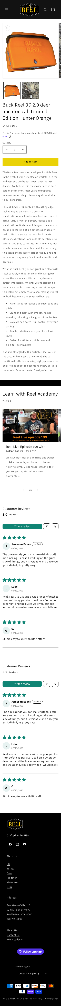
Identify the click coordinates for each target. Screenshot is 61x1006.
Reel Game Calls (17, 999)
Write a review (22, 526)
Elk (8, 864)
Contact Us (13, 934)
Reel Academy (15, 939)
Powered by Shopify (33, 999)
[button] (7, 9)
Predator (12, 877)
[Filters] (46, 526)
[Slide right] (38, 490)
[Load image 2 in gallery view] (30, 90)
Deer (9, 873)
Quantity (7, 142)
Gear (9, 886)
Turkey (10, 868)
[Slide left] (23, 490)
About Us (12, 930)
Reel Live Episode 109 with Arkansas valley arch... (26, 448)
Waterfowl (12, 882)
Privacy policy (51, 999)
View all (7, 400)
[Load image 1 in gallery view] (11, 90)
